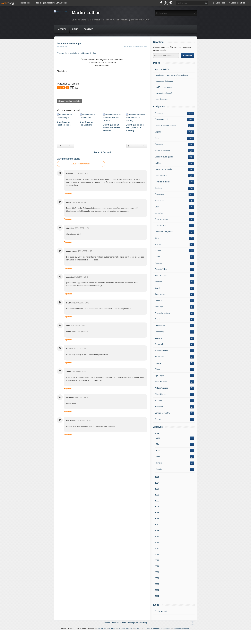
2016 (157, 530)
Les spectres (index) (163, 93)
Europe (158, 250)
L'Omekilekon (160, 225)
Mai (157, 444)
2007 (157, 584)
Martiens (158, 338)
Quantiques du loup (163, 119)
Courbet (158, 419)
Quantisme (159, 194)
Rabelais (158, 263)
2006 (157, 590)
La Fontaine (160, 325)
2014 (157, 542)
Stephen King (160, 344)
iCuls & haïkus (161, 175)
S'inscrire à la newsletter (69, 101)
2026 (157, 433)
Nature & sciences (162, 150)
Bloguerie (159, 144)
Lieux (157, 207)
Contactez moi (161, 611)
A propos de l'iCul (162, 69)
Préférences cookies (181, 629)
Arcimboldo (159, 400)
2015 (157, 536)
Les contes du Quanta (164, 81)
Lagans (158, 132)
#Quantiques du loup (140, 46)
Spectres (158, 282)
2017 (157, 524)
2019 (157, 512)
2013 (157, 548)
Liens (75, 29)
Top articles (101, 629)
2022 (157, 495)
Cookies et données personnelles (157, 629)
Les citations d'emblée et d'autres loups (171, 75)
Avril (158, 450)
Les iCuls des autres (163, 87)
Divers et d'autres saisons (165, 125)
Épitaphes (159, 213)
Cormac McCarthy (162, 413)
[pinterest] (171, 3)
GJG (74, 629)
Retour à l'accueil (102, 152)
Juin (158, 438)
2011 (157, 560)
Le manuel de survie (163, 169)
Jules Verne (160, 294)
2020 (157, 507)
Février (159, 463)
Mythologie (159, 375)
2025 (157, 477)
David (157, 288)
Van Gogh (159, 307)
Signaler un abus (125, 629)
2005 (157, 596)
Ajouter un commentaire (80, 164)
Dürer (157, 238)
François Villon (161, 269)
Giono (157, 369)
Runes (157, 138)
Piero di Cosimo (161, 275)
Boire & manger (161, 219)
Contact (88, 29)
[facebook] (161, 3)
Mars (158, 457)
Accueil (62, 29)
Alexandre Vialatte (162, 313)
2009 (157, 572)
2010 (157, 566)
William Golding (161, 388)
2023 (157, 489)
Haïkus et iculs (87, 53)
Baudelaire (159, 357)
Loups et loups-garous (164, 157)
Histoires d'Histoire (162, 182)
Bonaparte (159, 407)
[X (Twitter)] (166, 3)
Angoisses (159, 113)
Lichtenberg (159, 332)
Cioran (157, 257)
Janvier (159, 469)
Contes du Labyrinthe (164, 232)
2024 (157, 483)
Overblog (143, 623)
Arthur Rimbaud (161, 350)
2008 (157, 578)
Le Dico (158, 163)
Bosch (157, 319)
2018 (157, 518)
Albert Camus (160, 394)
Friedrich (158, 363)
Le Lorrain (159, 300)
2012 (157, 554)
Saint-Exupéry (161, 382)
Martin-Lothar (86, 12)
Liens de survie (161, 99)
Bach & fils (159, 200)
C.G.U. (138, 629)
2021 (157, 501)
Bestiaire (158, 188)
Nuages (158, 244)
